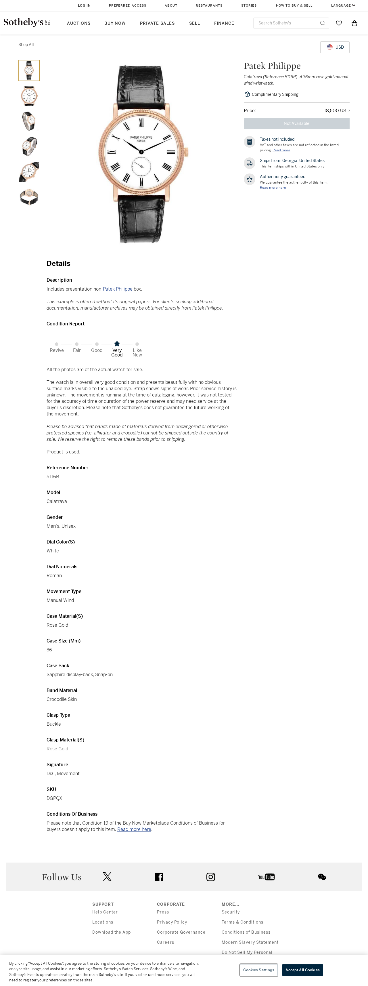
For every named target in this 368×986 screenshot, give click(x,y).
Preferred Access (127, 5)
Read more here (134, 829)
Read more (281, 150)
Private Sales (157, 23)
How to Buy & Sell (294, 5)
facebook (159, 877)
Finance (224, 23)
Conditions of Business (246, 932)
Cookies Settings (258, 970)
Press (163, 912)
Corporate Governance (181, 932)
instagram (210, 877)
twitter (107, 876)
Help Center (105, 912)
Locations (102, 922)
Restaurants (209, 5)
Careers (165, 942)
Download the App (111, 932)
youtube (266, 877)
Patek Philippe (118, 289)
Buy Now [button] (115, 23)
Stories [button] (249, 5)
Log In (84, 5)
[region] (184, 970)
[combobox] (291, 23)
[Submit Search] (322, 23)
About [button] (171, 5)
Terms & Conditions (242, 922)
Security (231, 912)
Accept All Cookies (302, 970)
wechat (322, 877)
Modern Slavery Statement (250, 942)
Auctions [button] (79, 23)
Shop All (26, 44)
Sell (194, 23)
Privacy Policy (172, 922)
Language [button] (341, 5)
